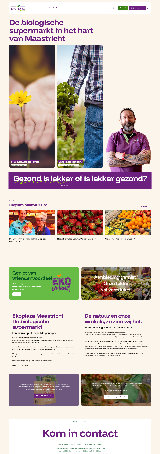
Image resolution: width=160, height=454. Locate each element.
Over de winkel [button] (63, 444)
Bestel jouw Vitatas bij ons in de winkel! (49, 389)
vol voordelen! (116, 289)
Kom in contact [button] (79, 433)
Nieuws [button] (100, 444)
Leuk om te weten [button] (89, 444)
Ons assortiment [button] (75, 444)
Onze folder (116, 283)
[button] (19, 165)
